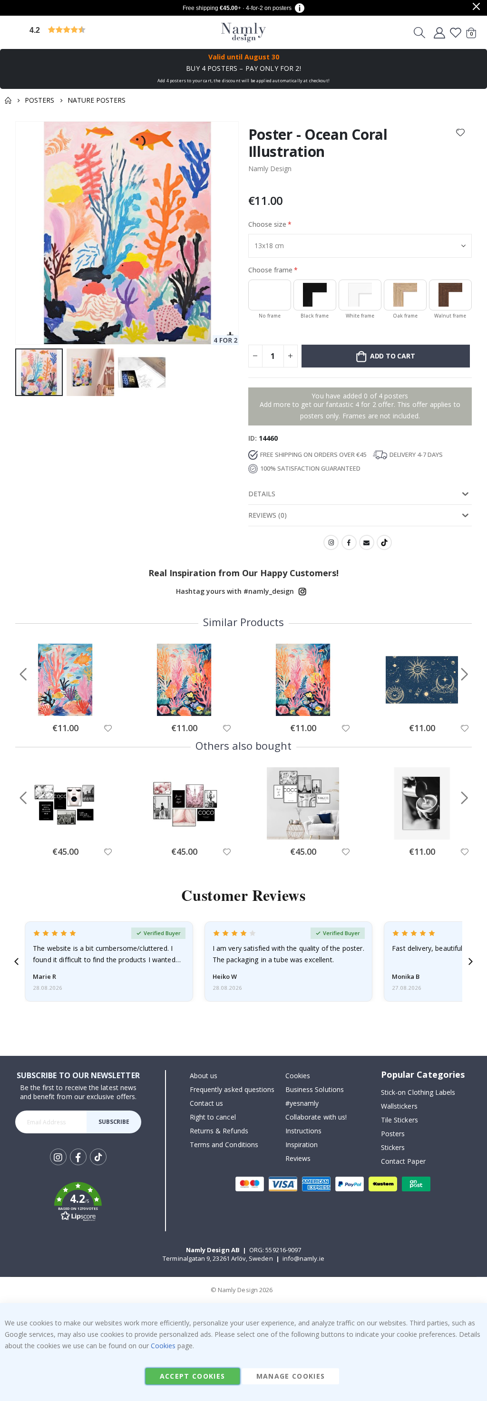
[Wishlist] (455, 32)
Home (8, 100)
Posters (39, 100)
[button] (102, 32)
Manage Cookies (290, 1376)
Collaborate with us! (316, 1116)
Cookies (297, 1075)
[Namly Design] (243, 32)
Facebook (349, 542)
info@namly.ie (303, 1258)
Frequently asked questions (232, 1089)
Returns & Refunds (219, 1130)
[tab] (360, 494)
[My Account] (439, 32)
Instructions (303, 1130)
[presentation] (16, 961)
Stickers (393, 1147)
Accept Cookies (192, 1376)
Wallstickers (399, 1106)
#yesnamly (302, 1103)
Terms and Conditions (224, 1144)
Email (366, 542)
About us (204, 1075)
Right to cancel (213, 1116)
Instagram (331, 542)
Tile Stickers (399, 1119)
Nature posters (97, 100)
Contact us (207, 1103)
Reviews (298, 1158)
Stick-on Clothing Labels (418, 1092)
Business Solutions (314, 1089)
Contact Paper (403, 1161)
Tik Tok (98, 1164)
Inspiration (301, 1144)
